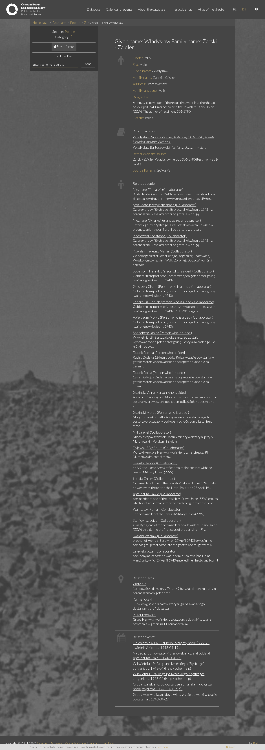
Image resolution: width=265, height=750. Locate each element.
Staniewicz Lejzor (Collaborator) (157, 520)
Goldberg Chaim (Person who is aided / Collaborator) (172, 286)
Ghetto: (138, 58)
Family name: (142, 77)
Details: (138, 118)
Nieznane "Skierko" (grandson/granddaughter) (167, 220)
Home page (40, 23)
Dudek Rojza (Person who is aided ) (159, 372)
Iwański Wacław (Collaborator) (155, 536)
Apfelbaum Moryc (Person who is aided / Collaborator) (173, 317)
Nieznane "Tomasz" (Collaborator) (158, 189)
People (75, 23)
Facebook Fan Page (101, 743)
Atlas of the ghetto (211, 9)
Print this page (65, 46)
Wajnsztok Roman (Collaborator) (157, 509)
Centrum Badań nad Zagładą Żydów (61, 743)
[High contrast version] (256, 9)
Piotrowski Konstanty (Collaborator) (160, 236)
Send (88, 63)
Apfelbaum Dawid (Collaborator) (157, 494)
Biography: (141, 97)
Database (94, 9)
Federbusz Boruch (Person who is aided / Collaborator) (173, 302)
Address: (139, 84)
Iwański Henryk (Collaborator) (155, 463)
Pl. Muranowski (144, 615)
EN (244, 9)
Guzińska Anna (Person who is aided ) (160, 392)
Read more (163, 746)
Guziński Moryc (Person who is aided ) (161, 412)
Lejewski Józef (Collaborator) (155, 551)
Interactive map (182, 9)
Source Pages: (143, 170)
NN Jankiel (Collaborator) (152, 432)
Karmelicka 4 (142, 599)
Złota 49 (139, 584)
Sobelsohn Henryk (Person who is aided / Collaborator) (173, 271)
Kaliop (257, 743)
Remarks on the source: (150, 154)
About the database (151, 9)
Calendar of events (119, 9)
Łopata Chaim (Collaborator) (154, 478)
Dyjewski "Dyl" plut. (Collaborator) (158, 448)
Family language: (145, 90)
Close (231, 746)
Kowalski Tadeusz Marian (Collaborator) (162, 251)
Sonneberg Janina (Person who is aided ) (162, 333)
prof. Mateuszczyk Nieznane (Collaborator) (164, 205)
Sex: (136, 64)
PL (235, 9)
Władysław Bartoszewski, (169, 147)
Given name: (142, 71)
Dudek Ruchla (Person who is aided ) (160, 352)
